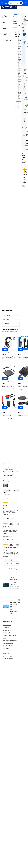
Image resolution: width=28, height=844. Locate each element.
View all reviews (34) (11, 568)
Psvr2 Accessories (7, 625)
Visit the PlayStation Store (15, 18)
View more (10, 418)
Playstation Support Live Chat (9, 635)
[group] (18, 25)
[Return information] (23, 31)
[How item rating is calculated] (17, 471)
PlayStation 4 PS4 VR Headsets (10, 640)
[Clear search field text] (19, 3)
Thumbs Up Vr (6, 627)
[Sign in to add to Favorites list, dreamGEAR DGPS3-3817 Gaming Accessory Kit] (14, 395)
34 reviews (11, 469)
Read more (5, 514)
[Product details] (18, 315)
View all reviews (8, 475)
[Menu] (2, 3)
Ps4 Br (4, 638)
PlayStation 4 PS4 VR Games (9, 651)
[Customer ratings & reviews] (18, 463)
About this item (7, 310)
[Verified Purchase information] (14, 502)
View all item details (20, 101)
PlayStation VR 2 (6, 648)
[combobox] (15, 3)
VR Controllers (6, 653)
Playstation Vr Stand (7, 632)
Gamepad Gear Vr (7, 630)
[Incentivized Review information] (11, 536)
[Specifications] (18, 319)
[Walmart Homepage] (6, 3)
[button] (16, 35)
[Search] (21, 3)
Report (17, 518)
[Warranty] (16, 324)
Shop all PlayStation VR (8, 643)
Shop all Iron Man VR (7, 645)
